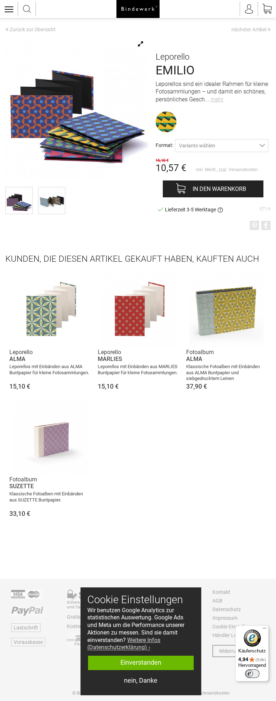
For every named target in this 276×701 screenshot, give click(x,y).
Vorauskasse (28, 642)
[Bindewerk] (138, 9)
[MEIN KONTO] (249, 9)
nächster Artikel (251, 29)
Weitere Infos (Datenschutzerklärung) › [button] (123, 644)
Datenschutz (226, 609)
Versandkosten (243, 169)
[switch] (252, 673)
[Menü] (264, 630)
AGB (217, 600)
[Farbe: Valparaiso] (166, 121)
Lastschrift (26, 628)
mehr (217, 99)
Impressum (225, 617)
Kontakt (221, 592)
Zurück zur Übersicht (30, 30)
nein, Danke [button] (140, 680)
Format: (164, 145)
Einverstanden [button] (140, 662)
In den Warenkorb (219, 188)
